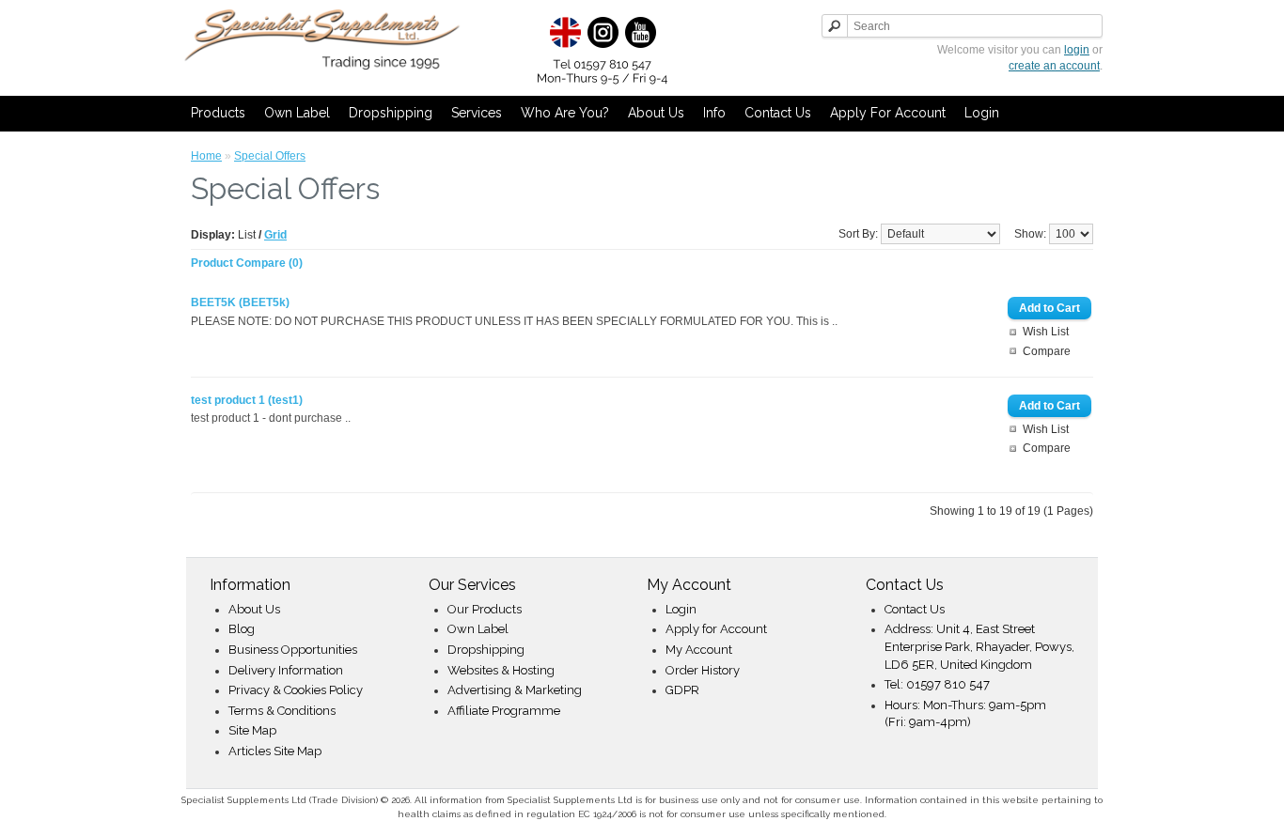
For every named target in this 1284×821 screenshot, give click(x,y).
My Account (698, 650)
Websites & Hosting (501, 670)
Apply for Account (888, 112)
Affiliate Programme (503, 711)
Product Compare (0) (247, 263)
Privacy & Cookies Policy (295, 690)
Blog (241, 629)
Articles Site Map (274, 751)
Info (714, 112)
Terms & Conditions (282, 711)
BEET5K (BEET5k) (240, 302)
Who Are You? (565, 112)
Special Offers (269, 156)
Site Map (252, 730)
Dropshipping (390, 112)
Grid (275, 234)
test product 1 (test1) (247, 400)
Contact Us (777, 112)
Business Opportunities (292, 650)
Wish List (1046, 331)
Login (981, 112)
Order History (702, 670)
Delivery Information (285, 670)
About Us (656, 112)
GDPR (682, 690)
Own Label (297, 112)
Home (206, 156)
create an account (1054, 65)
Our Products (484, 609)
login (1076, 49)
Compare (1047, 351)
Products (218, 112)
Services (476, 112)
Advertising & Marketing (514, 690)
